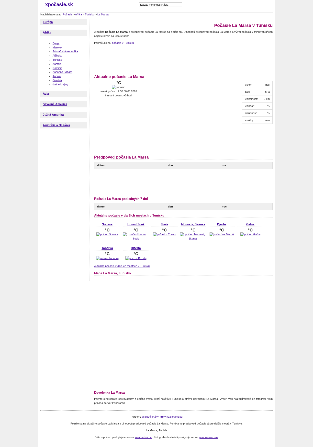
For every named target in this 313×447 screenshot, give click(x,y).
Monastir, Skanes (193, 224)
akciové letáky (150, 416)
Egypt (56, 43)
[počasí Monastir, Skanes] (193, 238)
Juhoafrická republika (65, 51)
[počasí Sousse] (107, 234)
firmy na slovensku (171, 416)
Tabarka (107, 248)
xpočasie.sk (59, 4)
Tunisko (89, 14)
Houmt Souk (136, 224)
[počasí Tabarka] (107, 258)
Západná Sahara (62, 71)
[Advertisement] (183, 59)
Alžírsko (57, 55)
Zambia (57, 63)
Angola (57, 76)
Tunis (164, 224)
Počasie (67, 14)
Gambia (57, 80)
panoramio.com (208, 437)
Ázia (46, 93)
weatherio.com (143, 437)
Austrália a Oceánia (56, 125)
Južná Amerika (53, 114)
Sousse (107, 224)
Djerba (221, 224)
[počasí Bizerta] (135, 258)
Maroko (57, 47)
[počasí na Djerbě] (222, 234)
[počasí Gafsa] (250, 234)
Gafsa (250, 224)
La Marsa (103, 14)
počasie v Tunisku (123, 42)
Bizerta (136, 248)
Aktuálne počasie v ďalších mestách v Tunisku (122, 265)
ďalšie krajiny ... (62, 84)
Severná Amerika (55, 104)
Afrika (78, 14)
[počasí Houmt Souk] (136, 238)
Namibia (57, 68)
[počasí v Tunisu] (164, 234)
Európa (48, 22)
